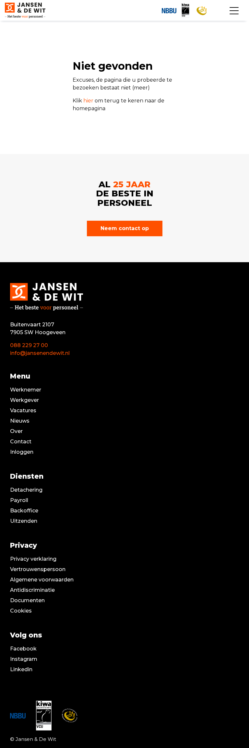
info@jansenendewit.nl (40, 353)
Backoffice (24, 511)
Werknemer (25, 390)
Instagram (23, 659)
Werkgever (24, 400)
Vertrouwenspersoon (37, 569)
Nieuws (20, 421)
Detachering (26, 490)
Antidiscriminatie (32, 590)
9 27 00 (38, 345)
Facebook (23, 649)
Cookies (21, 611)
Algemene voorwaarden (42, 580)
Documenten (27, 600)
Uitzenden (23, 521)
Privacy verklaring (33, 559)
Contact (20, 441)
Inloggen (21, 452)
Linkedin (21, 669)
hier (88, 101)
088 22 (19, 345)
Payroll (19, 500)
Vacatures (23, 410)
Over (16, 431)
